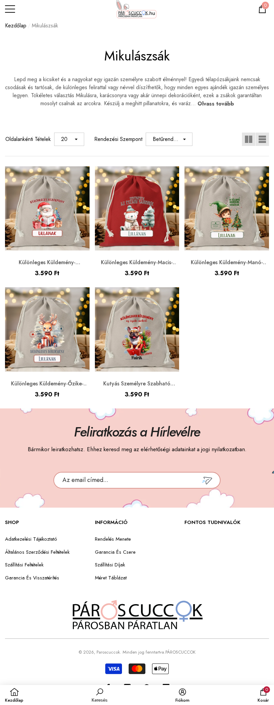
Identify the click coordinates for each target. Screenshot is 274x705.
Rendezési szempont (118, 139)
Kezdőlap (15, 25)
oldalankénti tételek (28, 139)
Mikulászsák (45, 25)
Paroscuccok (108, 652)
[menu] (10, 9)
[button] (262, 9)
